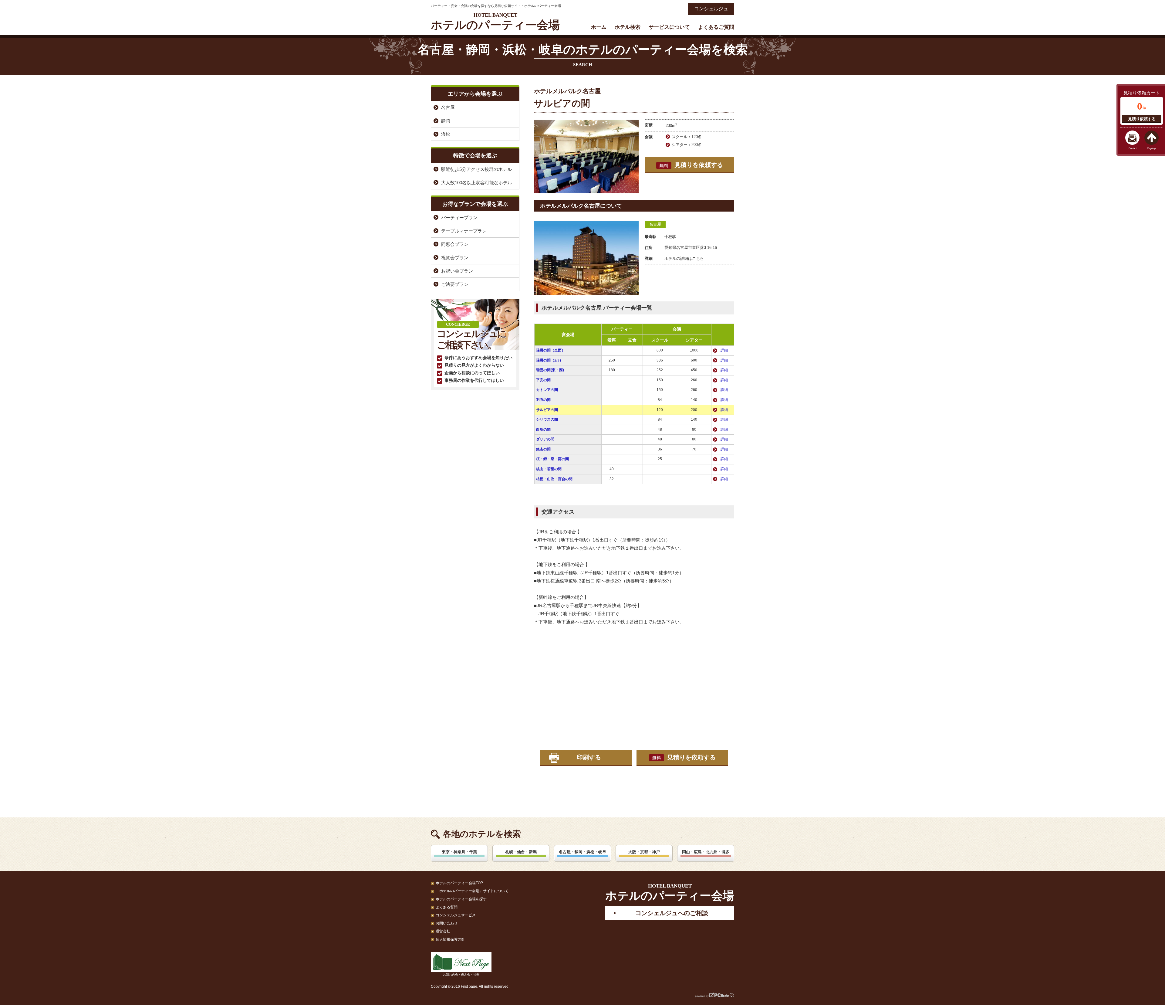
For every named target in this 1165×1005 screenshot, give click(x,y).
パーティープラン (459, 217)
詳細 (724, 350)
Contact (1132, 148)
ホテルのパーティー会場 (495, 21)
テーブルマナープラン (464, 230)
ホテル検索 (627, 27)
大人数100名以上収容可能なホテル (476, 182)
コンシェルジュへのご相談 (671, 913)
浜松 (445, 134)
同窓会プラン (454, 244)
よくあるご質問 (716, 27)
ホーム (598, 27)
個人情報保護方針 (450, 939)
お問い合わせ (447, 923)
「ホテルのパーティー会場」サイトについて (472, 891)
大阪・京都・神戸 (644, 852)
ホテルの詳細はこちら (684, 258)
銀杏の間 (543, 449)
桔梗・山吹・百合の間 (554, 479)
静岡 (445, 120)
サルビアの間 (547, 410)
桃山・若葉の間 (549, 469)
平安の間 (543, 380)
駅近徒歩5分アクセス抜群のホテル (476, 169)
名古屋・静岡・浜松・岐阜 (582, 852)
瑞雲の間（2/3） (549, 360)
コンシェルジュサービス (456, 915)
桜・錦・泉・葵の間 (552, 459)
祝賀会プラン (454, 257)
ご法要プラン (454, 284)
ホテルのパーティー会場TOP (459, 883)
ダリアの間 (545, 439)
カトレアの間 (547, 390)
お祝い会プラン (457, 270)
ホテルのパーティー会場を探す (461, 899)
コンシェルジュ (711, 8)
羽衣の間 (543, 400)
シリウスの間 (547, 419)
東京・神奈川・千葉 (459, 852)
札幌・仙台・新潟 (521, 852)
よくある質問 (447, 907)
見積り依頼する (1142, 119)
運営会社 (443, 931)
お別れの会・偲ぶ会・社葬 (461, 974)
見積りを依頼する (691, 164)
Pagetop (1151, 148)
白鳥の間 (543, 429)
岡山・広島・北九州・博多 (705, 852)
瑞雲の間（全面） (550, 350)
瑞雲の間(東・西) (550, 370)
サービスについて (669, 27)
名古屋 (655, 224)
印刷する (589, 757)
